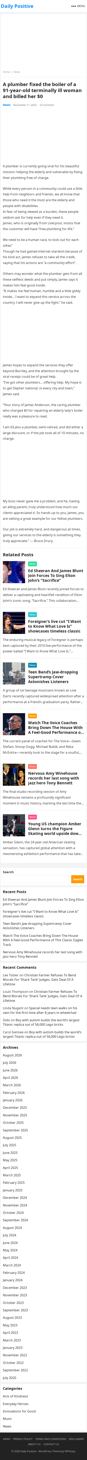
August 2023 (12, 1317)
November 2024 (15, 1205)
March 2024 (12, 1265)
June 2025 (10, 1152)
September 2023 (15, 1310)
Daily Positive (17, 6)
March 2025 (12, 1175)
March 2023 (12, 1340)
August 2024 (12, 1227)
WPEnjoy (70, 1451)
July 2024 (9, 1235)
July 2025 (9, 1145)
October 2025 (13, 1122)
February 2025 (14, 1182)
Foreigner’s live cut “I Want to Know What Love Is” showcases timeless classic (54, 626)
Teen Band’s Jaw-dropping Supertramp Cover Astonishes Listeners (53, 676)
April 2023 (10, 1332)
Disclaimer (76, 1439)
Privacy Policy (23, 1439)
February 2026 (14, 1092)
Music (7, 1418)
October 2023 (13, 1303)
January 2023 (12, 1347)
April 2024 (10, 1257)
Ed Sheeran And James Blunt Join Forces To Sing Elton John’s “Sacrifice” (55, 575)
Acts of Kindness (15, 1396)
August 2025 (12, 1137)
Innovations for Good (19, 1411)
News (17, 72)
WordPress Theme (49, 1451)
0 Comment (47, 105)
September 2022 (15, 1370)
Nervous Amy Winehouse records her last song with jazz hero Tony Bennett (53, 778)
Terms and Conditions (50, 1439)
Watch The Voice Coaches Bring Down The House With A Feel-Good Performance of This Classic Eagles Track (55, 730)
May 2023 (10, 1325)
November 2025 (15, 1115)
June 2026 (10, 1070)
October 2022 (13, 1363)
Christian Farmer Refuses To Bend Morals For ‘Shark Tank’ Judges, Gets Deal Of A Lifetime (39, 979)
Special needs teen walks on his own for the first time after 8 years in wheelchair (40, 1010)
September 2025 (15, 1130)
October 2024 (13, 1212)
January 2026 (12, 1100)
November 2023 (15, 1295)
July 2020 (9, 1378)
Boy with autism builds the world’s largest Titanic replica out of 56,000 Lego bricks (41, 1022)
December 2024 (15, 1197)
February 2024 (14, 1272)
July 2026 (9, 1062)
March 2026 (12, 1085)
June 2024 (10, 1243)
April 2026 (10, 1077)
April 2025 (10, 1168)
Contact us (51, 1444)
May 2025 (10, 1160)
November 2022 (15, 1355)
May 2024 (10, 1250)
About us (34, 1444)
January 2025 (12, 1190)
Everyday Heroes (16, 1404)
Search (8, 872)
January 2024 (12, 1280)
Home (6, 72)
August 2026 (12, 1055)
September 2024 (15, 1220)
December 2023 (15, 1287)
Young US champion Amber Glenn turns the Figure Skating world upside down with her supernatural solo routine (54, 833)
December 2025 (15, 1107)
